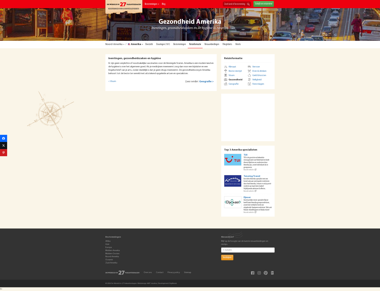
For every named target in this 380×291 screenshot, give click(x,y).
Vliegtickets (227, 44)
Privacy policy (174, 272)
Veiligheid (257, 80)
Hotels (238, 44)
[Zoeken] (248, 4)
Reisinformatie (195, 44)
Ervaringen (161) (163, 44)
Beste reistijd (235, 71)
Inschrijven (227, 257)
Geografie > (206, 81)
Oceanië (109, 260)
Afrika (107, 241)
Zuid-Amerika (111, 263)
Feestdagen (258, 84)
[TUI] (232, 160)
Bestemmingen (151, 4)
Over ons (148, 272)
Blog (163, 4)
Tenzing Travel (252, 176)
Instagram (259, 273)
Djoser (247, 197)
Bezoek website (249, 170)
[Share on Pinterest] (3, 152)
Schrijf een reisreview (263, 4)
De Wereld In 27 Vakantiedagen (123, 7)
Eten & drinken (259, 71)
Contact (159, 272)
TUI (245, 155)
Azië (107, 244)
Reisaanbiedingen (212, 44)
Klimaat (232, 67)
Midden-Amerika (112, 250)
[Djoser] (232, 202)
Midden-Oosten (112, 254)
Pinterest (265, 273)
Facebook (252, 273)
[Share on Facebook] (3, 138)
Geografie (234, 84)
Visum (232, 75)
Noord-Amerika (113, 44)
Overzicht (149, 44)
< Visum (112, 81)
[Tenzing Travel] (232, 181)
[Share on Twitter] (3, 145)
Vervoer (256, 67)
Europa (108, 247)
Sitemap (187, 272)
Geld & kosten (259, 75)
